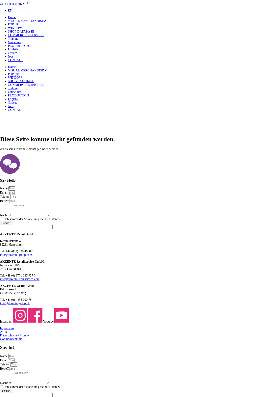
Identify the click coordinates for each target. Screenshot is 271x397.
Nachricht (6, 215)
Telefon (5, 196)
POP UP (13, 24)
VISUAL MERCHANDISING (28, 20)
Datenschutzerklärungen (15, 335)
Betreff (5, 200)
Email (4, 192)
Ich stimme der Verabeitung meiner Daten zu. (33, 219)
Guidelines (14, 42)
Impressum (7, 328)
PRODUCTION (18, 45)
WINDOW (15, 28)
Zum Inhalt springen (13, 3)
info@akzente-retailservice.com (19, 279)
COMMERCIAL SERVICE (26, 35)
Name (4, 188)
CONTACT (15, 60)
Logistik (13, 49)
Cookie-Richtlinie (11, 339)
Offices (12, 53)
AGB (3, 331)
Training (13, 38)
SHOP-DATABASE (21, 31)
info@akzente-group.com (16, 254)
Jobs (10, 56)
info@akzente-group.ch (15, 303)
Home (12, 17)
